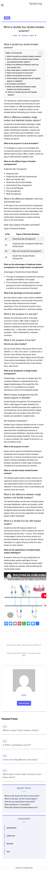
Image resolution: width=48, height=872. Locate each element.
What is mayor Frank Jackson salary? (21, 730)
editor (15, 35)
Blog (7, 18)
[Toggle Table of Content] (39, 53)
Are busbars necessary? (16, 84)
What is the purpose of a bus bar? (20, 73)
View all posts (24, 703)
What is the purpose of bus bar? (19, 75)
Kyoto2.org (35, 3)
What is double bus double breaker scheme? (24, 56)
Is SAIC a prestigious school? (17, 744)
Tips (8, 852)
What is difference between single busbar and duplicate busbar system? (23, 60)
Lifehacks (10, 836)
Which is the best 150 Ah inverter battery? (20, 798)
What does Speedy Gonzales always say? (21, 807)
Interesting (11, 828)
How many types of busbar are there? (21, 70)
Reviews (9, 844)
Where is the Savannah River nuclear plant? (21, 795)
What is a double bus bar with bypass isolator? (22, 93)
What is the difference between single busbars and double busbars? (21, 88)
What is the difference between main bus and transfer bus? (23, 66)
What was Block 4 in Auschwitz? (17, 804)
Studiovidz (28, 868)
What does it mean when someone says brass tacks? (22, 775)
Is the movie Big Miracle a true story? (20, 759)
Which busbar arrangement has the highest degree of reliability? (24, 79)
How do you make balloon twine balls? (19, 801)
